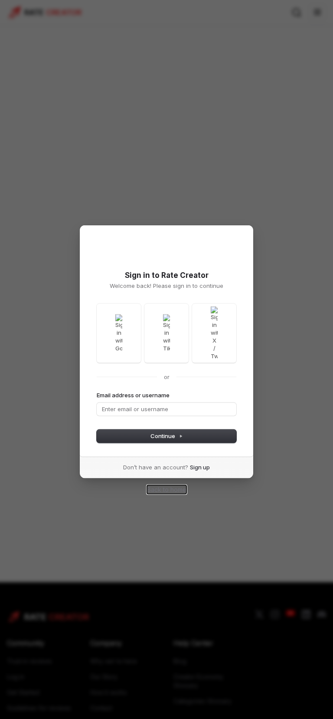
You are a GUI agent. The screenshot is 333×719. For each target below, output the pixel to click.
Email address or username (133, 394)
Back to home (166, 489)
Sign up (200, 466)
